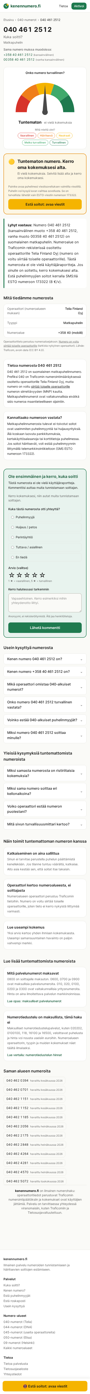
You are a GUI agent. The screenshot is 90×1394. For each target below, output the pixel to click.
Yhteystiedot (12, 1374)
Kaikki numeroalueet (17, 1348)
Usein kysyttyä (14, 1306)
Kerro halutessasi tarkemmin (28, 589)
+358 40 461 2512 (18, 54)
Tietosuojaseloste (15, 1369)
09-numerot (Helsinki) (19, 1343)
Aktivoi (79, 6)
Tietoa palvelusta (15, 1363)
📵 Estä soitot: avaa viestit (45, 1386)
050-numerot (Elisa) (17, 1337)
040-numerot (26, 20)
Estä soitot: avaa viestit (45, 204)
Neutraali (64, 135)
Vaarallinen (27, 135)
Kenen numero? (14, 1290)
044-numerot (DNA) (17, 1327)
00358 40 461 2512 (19, 59)
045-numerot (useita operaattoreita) (29, 1332)
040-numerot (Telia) (17, 1322)
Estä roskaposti (14, 1301)
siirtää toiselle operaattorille (50, 386)
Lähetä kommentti (45, 627)
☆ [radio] (11, 575)
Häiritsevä (46, 135)
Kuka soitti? (11, 1285)
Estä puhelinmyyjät (16, 1295)
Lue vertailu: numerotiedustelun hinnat (34, 1055)
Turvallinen (59, 142)
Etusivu (8, 20)
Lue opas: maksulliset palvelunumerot (34, 1001)
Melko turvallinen (35, 142)
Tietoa (63, 6)
